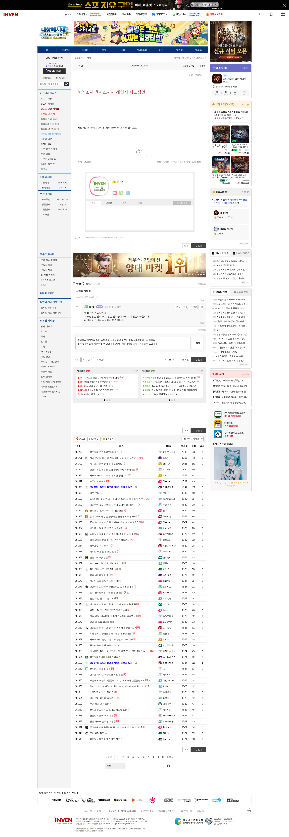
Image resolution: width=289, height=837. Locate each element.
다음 (169, 757)
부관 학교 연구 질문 (99, 704)
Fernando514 (169, 499)
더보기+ (135, 370)
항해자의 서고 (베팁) (50, 124)
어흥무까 (167, 505)
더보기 (128, 192)
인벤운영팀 (168, 487)
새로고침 (202, 284)
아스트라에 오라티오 (50, 392)
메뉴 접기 (182, 203)
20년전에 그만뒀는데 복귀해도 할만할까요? (111, 633)
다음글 (86, 360)
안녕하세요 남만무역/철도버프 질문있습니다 (111, 586)
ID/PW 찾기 (60, 78)
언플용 (166, 633)
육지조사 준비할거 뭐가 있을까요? (106, 464)
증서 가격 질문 (97, 733)
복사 (89, 58)
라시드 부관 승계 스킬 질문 (103, 551)
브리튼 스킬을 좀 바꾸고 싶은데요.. (107, 528)
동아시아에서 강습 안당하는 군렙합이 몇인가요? (113, 516)
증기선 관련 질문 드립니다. (103, 645)
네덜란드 (46, 209)
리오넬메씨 (168, 534)
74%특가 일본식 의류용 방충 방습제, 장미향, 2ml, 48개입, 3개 (231, 402)
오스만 (46, 214)
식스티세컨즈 (169, 657)
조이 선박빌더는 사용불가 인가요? (106, 592)
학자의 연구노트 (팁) (50, 129)
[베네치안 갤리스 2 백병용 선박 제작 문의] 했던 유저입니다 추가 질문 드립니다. (129, 651)
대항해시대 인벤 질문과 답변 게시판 (190, 58)
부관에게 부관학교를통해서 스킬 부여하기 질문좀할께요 (117, 680)
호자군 (166, 493)
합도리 (166, 686)
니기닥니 (167, 469)
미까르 (166, 475)
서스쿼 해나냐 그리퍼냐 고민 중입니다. (109, 475)
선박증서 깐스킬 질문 (100, 668)
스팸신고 (185, 162)
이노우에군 (168, 721)
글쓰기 (199, 430)
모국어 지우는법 (98, 481)
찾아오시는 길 (186, 811)
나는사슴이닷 (169, 546)
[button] (104, 400)
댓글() (198, 75)
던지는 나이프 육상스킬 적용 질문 (106, 674)
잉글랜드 (46, 204)
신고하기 (175, 162)
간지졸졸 (167, 627)
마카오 (166, 569)
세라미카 (167, 674)
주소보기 (78, 58)
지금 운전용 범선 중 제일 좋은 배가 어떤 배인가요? (115, 458)
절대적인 (167, 704)
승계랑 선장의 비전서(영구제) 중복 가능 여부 (112, 534)
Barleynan (167, 592)
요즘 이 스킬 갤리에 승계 (102, 622)
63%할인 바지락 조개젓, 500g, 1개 (228, 380)
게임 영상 (45, 356)
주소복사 (78, 237)
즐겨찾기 (110, 439)
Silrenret (166, 481)
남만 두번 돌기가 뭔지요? (102, 598)
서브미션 (167, 516)
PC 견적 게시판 (48, 280)
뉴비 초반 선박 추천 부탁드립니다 (106, 563)
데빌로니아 (168, 680)
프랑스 (62, 204)
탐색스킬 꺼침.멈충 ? (100, 546)
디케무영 (167, 692)
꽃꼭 (165, 668)
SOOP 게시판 (47, 104)
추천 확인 (196, 162)
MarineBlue (168, 551)
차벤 (43, 336)
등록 (198, 343)
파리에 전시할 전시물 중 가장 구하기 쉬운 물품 (113, 604)
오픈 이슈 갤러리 (49, 260)
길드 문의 (94, 493)
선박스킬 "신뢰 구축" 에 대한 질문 (106, 510)
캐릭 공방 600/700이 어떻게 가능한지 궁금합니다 (114, 616)
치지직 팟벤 (46, 99)
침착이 (166, 458)
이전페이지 (172, 359)
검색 (66, 84)
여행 (43, 346)
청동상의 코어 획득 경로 (102, 715)
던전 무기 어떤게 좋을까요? (103, 698)
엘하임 (166, 733)
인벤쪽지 (114, 192)
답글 (202, 300)
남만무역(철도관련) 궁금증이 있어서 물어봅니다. (113, 505)
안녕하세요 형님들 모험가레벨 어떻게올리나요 (112, 469)
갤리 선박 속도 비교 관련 (102, 569)
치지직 (44, 331)
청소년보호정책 (146, 811)
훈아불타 (167, 557)
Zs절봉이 (167, 727)
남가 (165, 510)
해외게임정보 (47, 351)
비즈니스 (100, 811)
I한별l (80, 65)
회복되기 (167, 540)
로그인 (261, 14)
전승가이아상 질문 (99, 557)
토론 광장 (45, 154)
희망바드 (167, 586)
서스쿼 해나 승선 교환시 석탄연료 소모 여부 (111, 639)
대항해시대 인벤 (54, 57)
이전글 (100, 360)
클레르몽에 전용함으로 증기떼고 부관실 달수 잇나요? (116, 727)
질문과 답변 (46, 139)
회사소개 (88, 811)
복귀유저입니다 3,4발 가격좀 (104, 657)
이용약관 (112, 811)
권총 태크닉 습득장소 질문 (103, 721)
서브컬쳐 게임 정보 (50, 361)
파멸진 (166, 698)
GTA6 (43, 397)
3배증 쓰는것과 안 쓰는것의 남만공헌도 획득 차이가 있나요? (119, 499)
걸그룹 (44, 341)
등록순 (88, 284)
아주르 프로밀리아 (49, 387)
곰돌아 (166, 563)
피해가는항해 (169, 651)
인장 (93, 203)
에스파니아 (62, 199)
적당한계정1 (169, 616)
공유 (159, 162)
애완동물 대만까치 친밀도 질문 (105, 739)
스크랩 (166, 162)
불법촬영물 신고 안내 (166, 811)
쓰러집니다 (168, 464)
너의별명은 (168, 645)
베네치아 (62, 209)
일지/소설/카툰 (48, 164)
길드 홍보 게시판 (49, 149)
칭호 (140, 203)
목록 (190, 75)
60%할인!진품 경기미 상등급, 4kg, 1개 (230, 386)
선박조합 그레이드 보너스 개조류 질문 (108, 709)
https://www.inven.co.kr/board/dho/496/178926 (104, 238)
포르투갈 (46, 199)
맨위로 (185, 359)
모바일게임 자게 (48, 308)
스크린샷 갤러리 (48, 159)
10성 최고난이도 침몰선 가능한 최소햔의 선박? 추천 (115, 522)
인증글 (82, 439)
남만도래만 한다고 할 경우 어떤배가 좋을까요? (113, 627)
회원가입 (47, 78)
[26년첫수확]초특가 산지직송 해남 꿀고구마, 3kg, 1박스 (231, 391)
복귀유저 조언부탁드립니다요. (104, 452)
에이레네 (62, 182)
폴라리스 (46, 187)
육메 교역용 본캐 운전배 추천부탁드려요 (109, 540)
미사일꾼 (167, 528)
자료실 (44, 169)
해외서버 (62, 187)
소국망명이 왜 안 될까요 (102, 692)
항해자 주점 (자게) (49, 119)
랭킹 (124, 203)
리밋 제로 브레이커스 (51, 382)
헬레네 (46, 182)
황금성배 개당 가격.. (100, 575)
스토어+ (245, 104)
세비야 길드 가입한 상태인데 (104, 581)
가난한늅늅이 (169, 452)
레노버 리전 (46, 371)
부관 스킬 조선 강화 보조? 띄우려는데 (108, 610)
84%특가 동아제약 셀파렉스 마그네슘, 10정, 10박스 (231, 397)
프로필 (109, 203)
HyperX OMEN (48, 366)
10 (163, 757)
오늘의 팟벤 (46, 270)
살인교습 (167, 575)
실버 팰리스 (46, 376)
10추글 (95, 439)
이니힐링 (121, 192)
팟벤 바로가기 (47, 326)
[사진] (134, 487)
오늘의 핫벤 (46, 265)
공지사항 (200, 811)
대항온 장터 (46, 144)
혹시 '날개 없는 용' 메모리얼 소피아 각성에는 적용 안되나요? (119, 686)
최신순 (97, 284)
